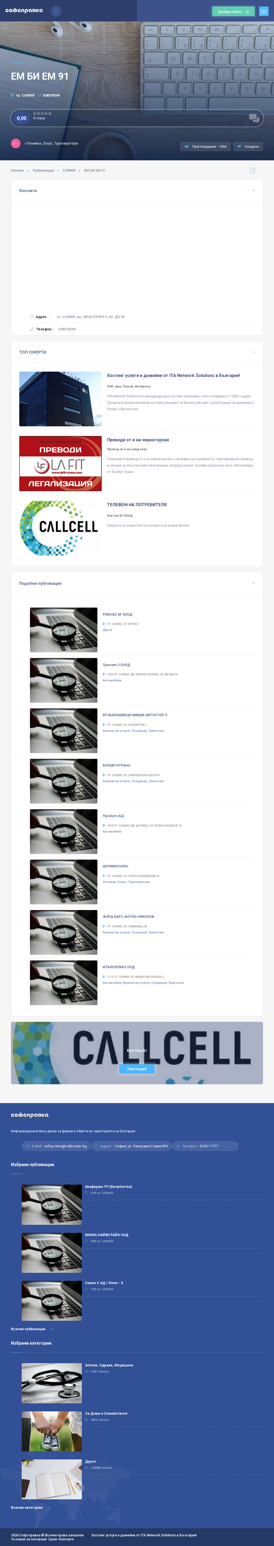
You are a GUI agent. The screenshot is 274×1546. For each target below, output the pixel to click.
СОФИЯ (69, 170)
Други (107, 630)
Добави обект (230, 12)
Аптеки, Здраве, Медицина (109, 1365)
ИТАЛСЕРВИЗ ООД (119, 967)
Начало (17, 170)
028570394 (51, 95)
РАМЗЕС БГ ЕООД (117, 614)
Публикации (43, 170)
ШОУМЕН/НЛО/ (115, 866)
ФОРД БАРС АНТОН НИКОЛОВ (128, 917)
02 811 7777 (209, 1146)
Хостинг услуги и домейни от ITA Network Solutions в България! (144, 1535)
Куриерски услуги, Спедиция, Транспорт (134, 731)
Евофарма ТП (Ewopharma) (108, 1187)
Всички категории (27, 1508)
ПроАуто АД (113, 816)
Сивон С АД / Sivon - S (104, 1283)
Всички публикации (28, 1329)
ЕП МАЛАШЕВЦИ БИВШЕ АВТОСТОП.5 (135, 715)
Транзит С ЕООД (116, 665)
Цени (52, 1539)
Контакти (66, 1539)
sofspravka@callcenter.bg (65, 1146)
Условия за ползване (29, 1539)
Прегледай (137, 1069)
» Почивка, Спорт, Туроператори (51, 143)
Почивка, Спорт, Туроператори (126, 882)
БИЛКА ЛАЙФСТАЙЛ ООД (106, 1235)
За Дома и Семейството (106, 1413)
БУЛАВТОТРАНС (117, 765)
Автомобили (112, 680)
